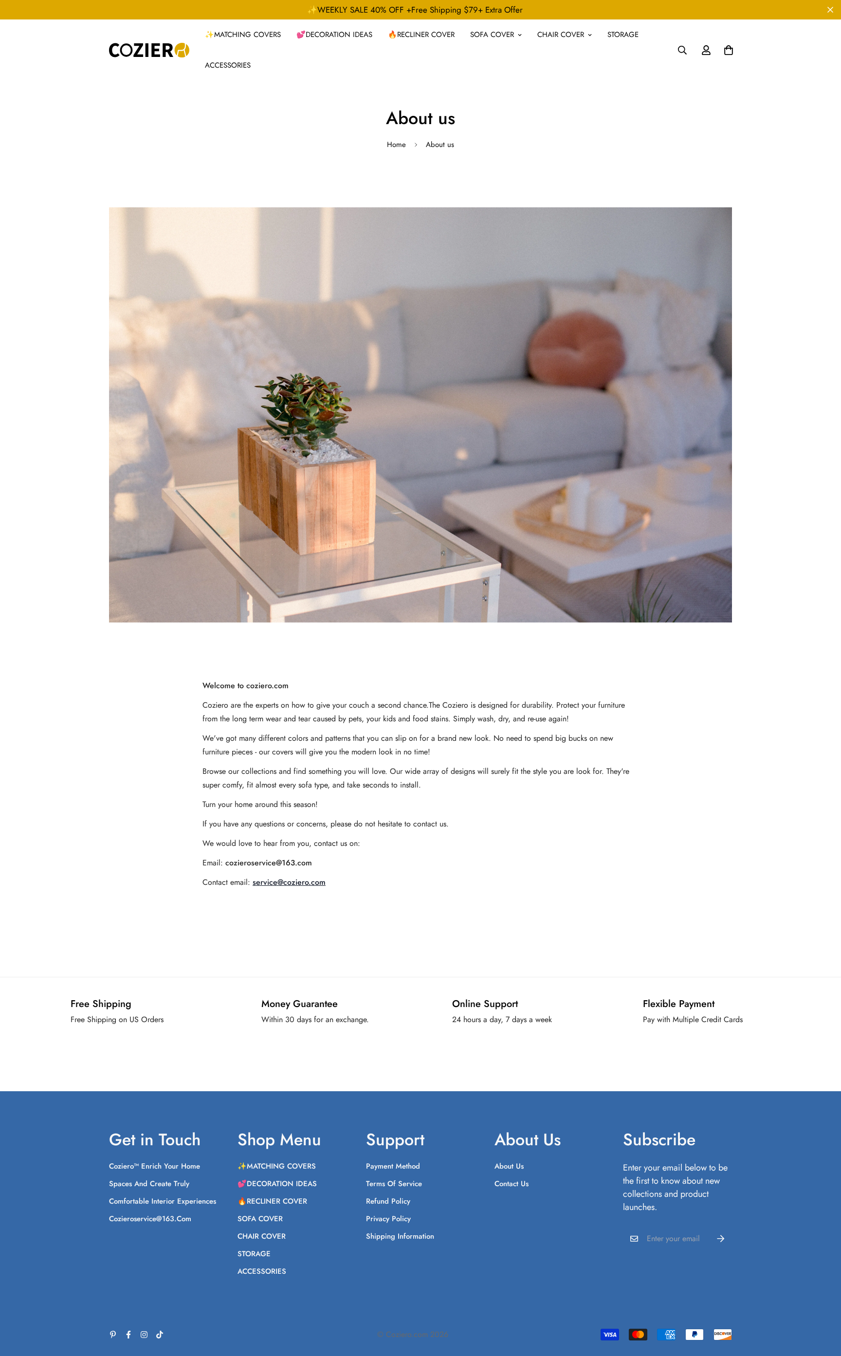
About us (509, 1166)
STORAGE (623, 34)
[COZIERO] (149, 50)
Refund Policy (388, 1201)
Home (396, 144)
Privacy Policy (388, 1218)
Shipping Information (400, 1236)
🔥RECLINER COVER (421, 34)
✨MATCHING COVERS (243, 34)
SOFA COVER (492, 34)
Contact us (511, 1183)
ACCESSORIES (228, 65)
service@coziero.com (289, 882)
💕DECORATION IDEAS (334, 34)
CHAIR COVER (560, 34)
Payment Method (393, 1166)
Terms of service (394, 1183)
